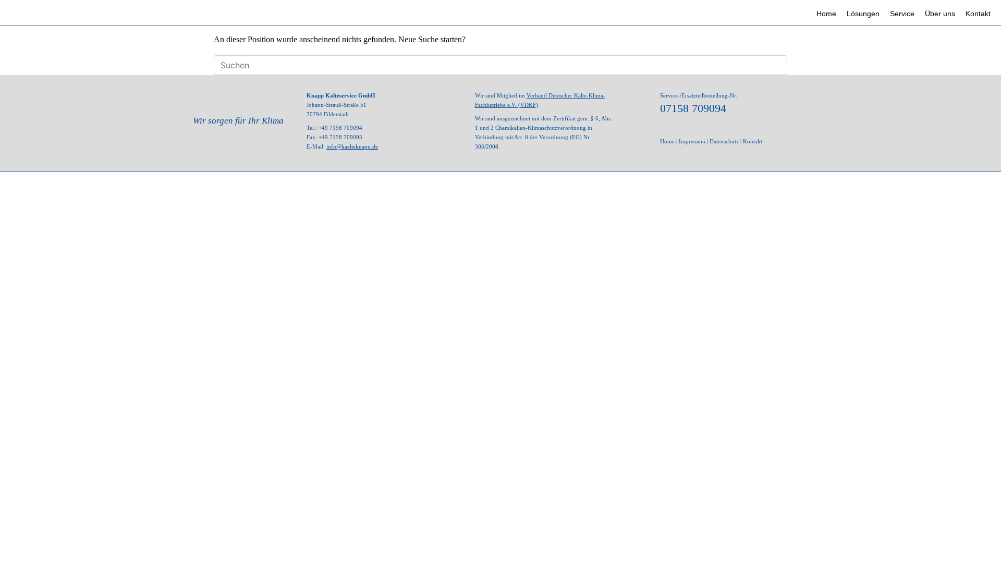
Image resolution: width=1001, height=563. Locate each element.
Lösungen (863, 13)
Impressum (692, 141)
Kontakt (978, 13)
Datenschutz (724, 141)
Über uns (940, 13)
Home (826, 13)
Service (902, 13)
